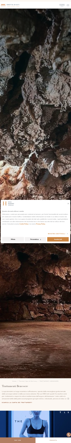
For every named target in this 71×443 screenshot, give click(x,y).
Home (14, 381)
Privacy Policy (40, 224)
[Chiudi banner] (68, 203)
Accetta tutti (58, 239)
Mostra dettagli (56, 233)
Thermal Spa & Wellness (28, 381)
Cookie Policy (23, 224)
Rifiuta (13, 239)
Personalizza (34, 239)
